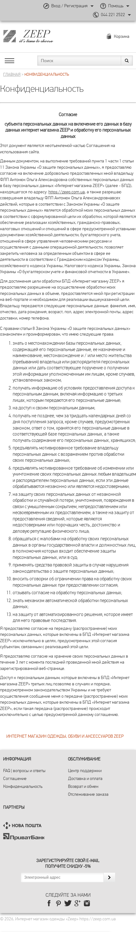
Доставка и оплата (85, 778)
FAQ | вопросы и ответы (24, 770)
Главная (12, 74)
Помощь (115, 6)
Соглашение (15, 778)
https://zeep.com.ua (66, 192)
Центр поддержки (85, 770)
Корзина (121, 36)
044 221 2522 (113, 14)
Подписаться (109, 877)
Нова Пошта (23, 825)
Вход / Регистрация (69, 6)
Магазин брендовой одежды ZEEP (39, 36)
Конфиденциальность (22, 786)
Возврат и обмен (83, 786)
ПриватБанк (23, 836)
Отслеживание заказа (88, 794)
